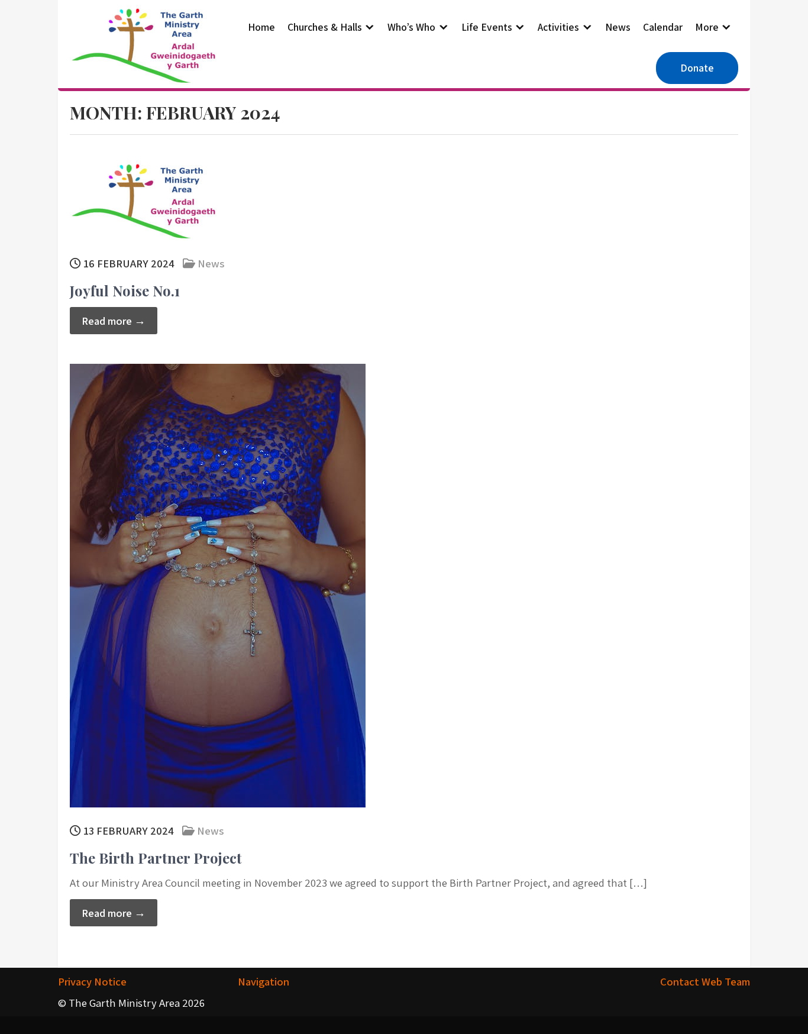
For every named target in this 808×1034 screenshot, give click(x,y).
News (618, 27)
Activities (558, 27)
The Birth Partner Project (156, 857)
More (707, 27)
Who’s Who (411, 27)
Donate (697, 68)
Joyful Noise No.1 (125, 290)
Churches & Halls (324, 27)
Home (261, 27)
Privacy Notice (92, 981)
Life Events (486, 27)
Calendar (663, 27)
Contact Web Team (705, 981)
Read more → (114, 321)
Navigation (263, 981)
